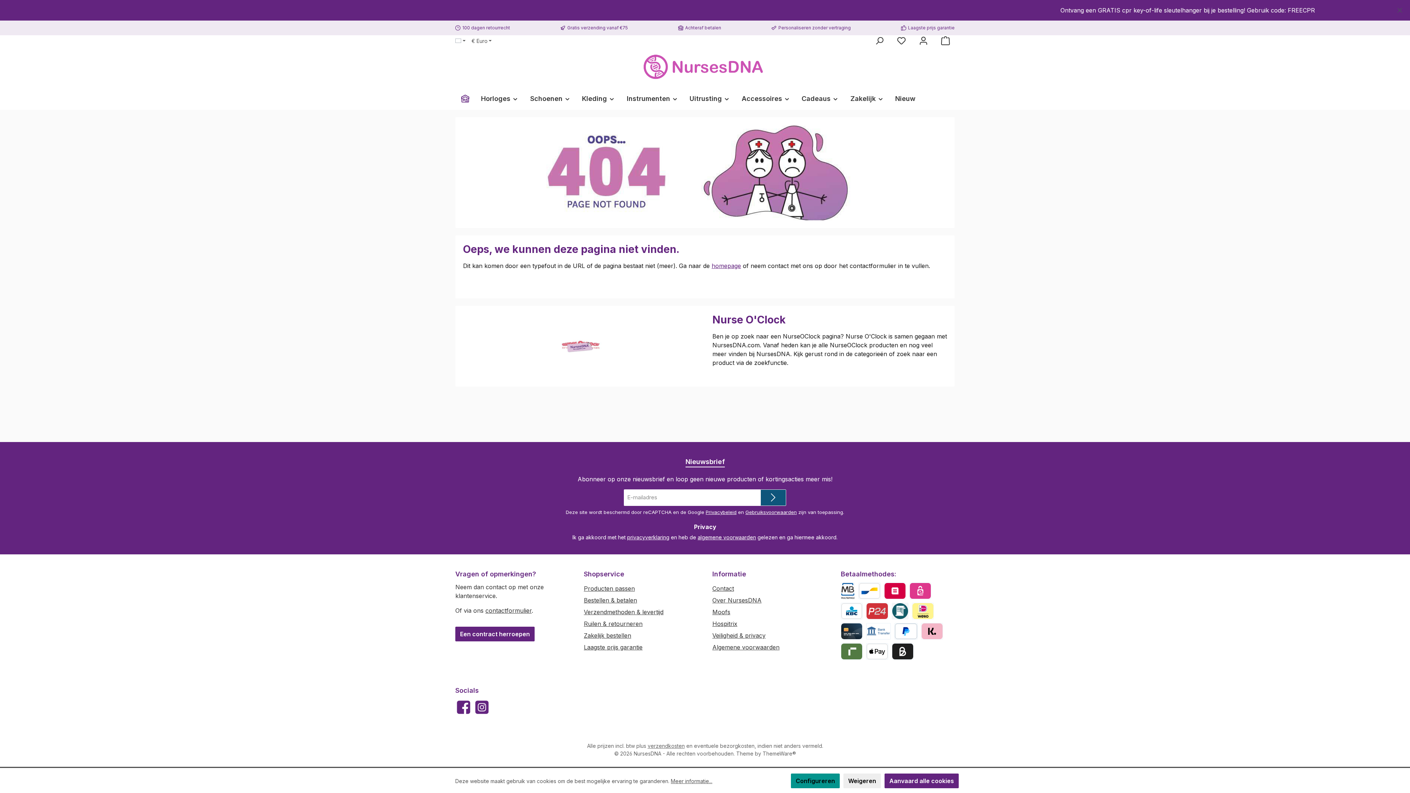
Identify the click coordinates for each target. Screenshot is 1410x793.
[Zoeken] (879, 40)
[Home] (465, 99)
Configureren (815, 781)
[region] (705, 10)
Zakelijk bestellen (607, 635)
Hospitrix (724, 623)
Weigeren (862, 781)
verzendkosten (666, 746)
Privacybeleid (721, 512)
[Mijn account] (923, 40)
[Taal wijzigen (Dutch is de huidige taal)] (460, 41)
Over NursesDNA (737, 600)
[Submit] (773, 497)
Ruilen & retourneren (613, 623)
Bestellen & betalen (610, 600)
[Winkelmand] (945, 40)
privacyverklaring (648, 537)
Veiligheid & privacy (739, 635)
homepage (726, 265)
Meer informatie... (691, 781)
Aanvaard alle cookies (921, 781)
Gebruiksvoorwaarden (771, 512)
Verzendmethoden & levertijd (624, 612)
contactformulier (508, 610)
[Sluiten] (1400, 9)
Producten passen (609, 588)
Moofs (721, 612)
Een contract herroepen (495, 634)
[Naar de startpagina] (705, 67)
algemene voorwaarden (727, 537)
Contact (723, 588)
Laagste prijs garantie (613, 647)
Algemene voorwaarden (746, 647)
